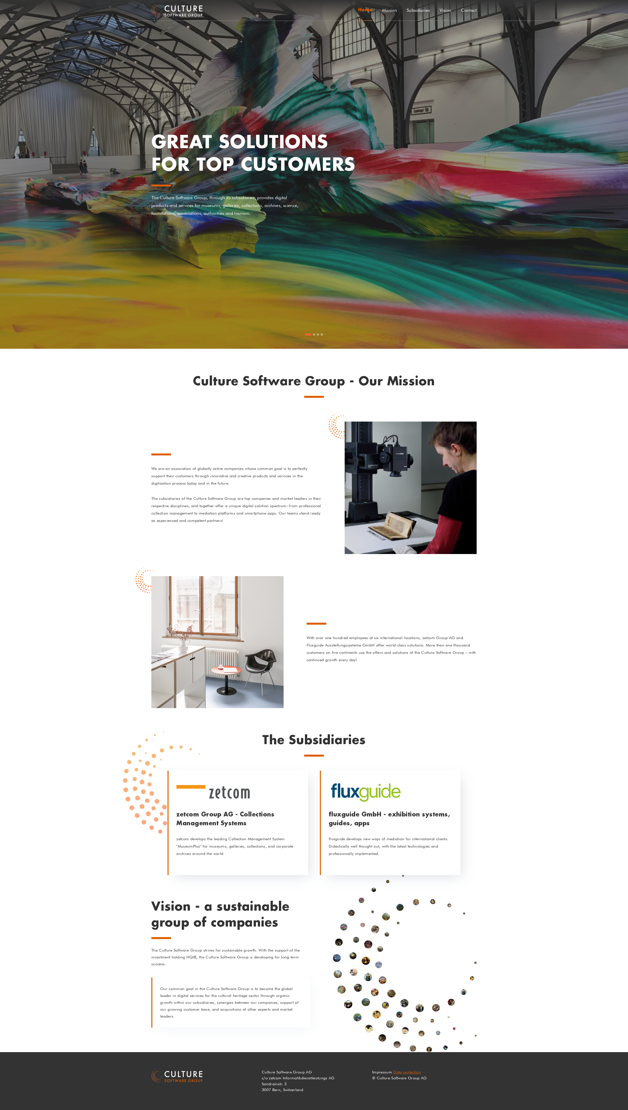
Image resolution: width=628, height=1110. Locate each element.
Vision (445, 10)
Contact (469, 10)
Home (365, 10)
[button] (306, 335)
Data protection (407, 1072)
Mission (389, 10)
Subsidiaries (418, 10)
